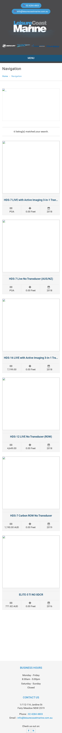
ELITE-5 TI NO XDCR (31, 594)
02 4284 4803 (32, 5)
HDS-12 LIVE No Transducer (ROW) (31, 436)
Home (5, 76)
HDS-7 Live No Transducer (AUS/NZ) (31, 278)
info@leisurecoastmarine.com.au (32, 11)
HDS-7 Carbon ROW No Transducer (31, 515)
